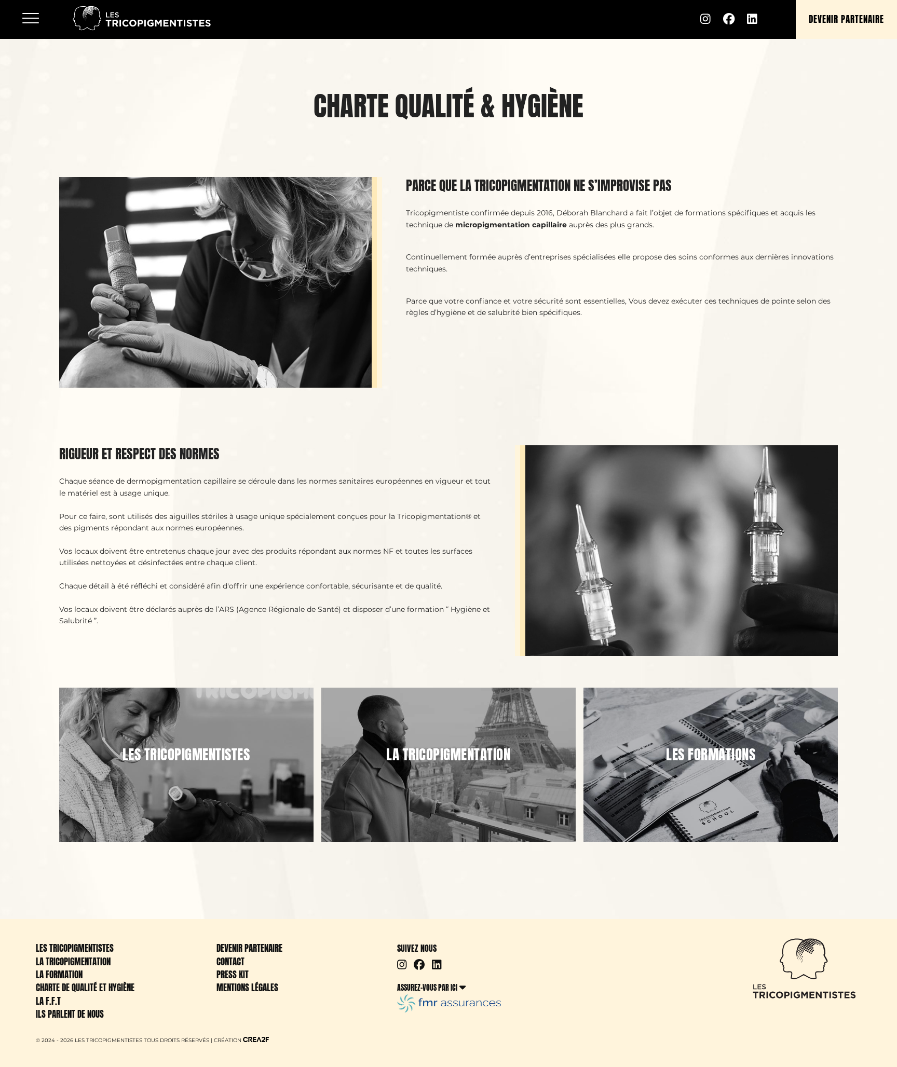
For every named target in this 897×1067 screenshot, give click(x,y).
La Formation (59, 974)
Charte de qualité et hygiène (85, 987)
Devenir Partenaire (249, 948)
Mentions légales (247, 987)
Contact (230, 961)
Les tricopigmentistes (75, 948)
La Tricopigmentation (73, 961)
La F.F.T (48, 1001)
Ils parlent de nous (70, 1014)
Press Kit (232, 974)
